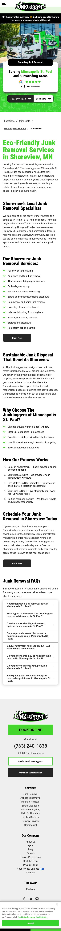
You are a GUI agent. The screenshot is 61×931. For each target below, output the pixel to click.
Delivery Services (30, 821)
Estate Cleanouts (30, 805)
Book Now (41, 98)
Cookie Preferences (26, 917)
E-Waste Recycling (30, 809)
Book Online (30, 729)
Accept (31, 923)
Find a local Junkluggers (30, 761)
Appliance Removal (30, 797)
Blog (30, 849)
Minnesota (24, 120)
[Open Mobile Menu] (4, 3)
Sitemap (30, 872)
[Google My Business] (37, 899)
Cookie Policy (42, 917)
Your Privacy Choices (28, 868)
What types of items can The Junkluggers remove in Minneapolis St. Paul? (30, 615)
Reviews (30, 889)
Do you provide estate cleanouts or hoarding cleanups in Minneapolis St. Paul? (27, 636)
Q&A (30, 845)
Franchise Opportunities (30, 772)
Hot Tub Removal (30, 817)
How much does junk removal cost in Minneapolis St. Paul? (27, 605)
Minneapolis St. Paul (15, 128)
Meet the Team (30, 861)
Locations (9, 120)
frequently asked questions (17, 592)
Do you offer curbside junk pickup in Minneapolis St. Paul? (27, 667)
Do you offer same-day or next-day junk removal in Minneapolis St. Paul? (29, 657)
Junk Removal (30, 793)
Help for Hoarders (30, 813)
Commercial (30, 825)
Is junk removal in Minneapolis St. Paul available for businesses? (28, 647)
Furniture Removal (30, 801)
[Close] (57, 904)
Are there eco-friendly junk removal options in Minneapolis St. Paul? (26, 624)
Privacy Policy (30, 864)
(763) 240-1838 (18, 98)
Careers (30, 853)
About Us (30, 841)
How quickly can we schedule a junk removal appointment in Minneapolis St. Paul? (29, 678)
